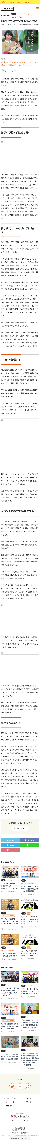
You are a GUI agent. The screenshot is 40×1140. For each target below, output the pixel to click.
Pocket (11, 850)
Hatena (11, 845)
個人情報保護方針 (20, 1128)
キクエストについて (10, 1098)
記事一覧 (9, 24)
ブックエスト (24, 1130)
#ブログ (27, 62)
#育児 (14, 62)
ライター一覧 (10, 1102)
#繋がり (4, 65)
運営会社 (28, 1102)
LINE (30, 845)
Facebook (30, 840)
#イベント (34, 62)
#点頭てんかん (13, 65)
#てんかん (22, 65)
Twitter (11, 840)
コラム (15, 24)
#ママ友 (20, 62)
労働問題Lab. (15, 1130)
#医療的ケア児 (6, 62)
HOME (2, 24)
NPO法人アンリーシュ (15, 71)
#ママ (29, 65)
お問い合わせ (10, 1106)
